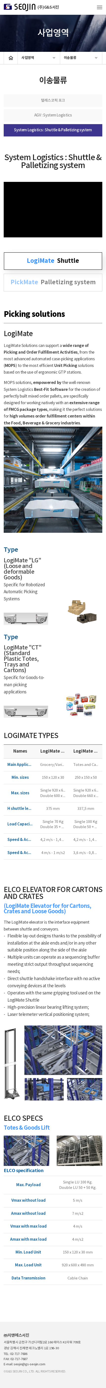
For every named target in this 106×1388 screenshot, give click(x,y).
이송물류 (70, 58)
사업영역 (27, 58)
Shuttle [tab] (53, 261)
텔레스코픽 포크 (53, 100)
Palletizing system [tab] (53, 282)
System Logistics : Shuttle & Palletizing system (53, 130)
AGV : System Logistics (53, 115)
